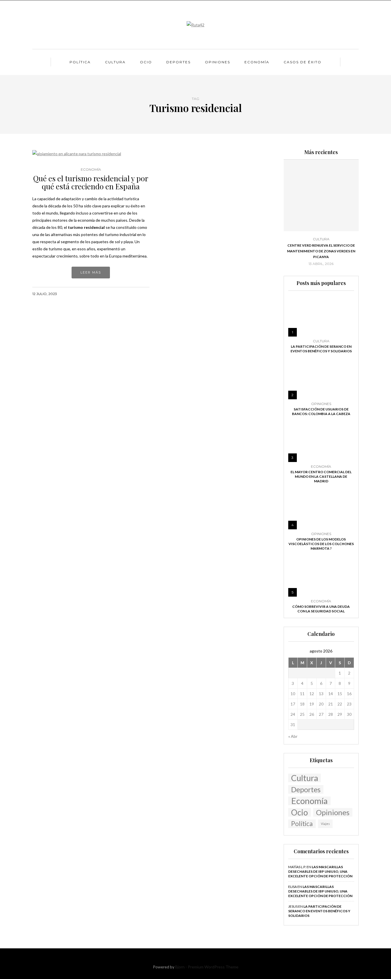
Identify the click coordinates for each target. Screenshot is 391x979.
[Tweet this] (131, 293)
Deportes (178, 62)
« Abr (292, 736)
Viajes (325, 823)
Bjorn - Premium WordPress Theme (206, 966)
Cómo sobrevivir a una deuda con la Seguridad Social (321, 608)
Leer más (90, 272)
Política (80, 62)
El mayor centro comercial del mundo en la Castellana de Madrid (321, 476)
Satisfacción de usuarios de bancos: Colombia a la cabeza (321, 411)
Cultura (115, 62)
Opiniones (217, 62)
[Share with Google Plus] (138, 293)
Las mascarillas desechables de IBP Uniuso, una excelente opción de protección (320, 871)
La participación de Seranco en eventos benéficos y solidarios (321, 348)
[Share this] (124, 293)
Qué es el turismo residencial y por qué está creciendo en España (90, 182)
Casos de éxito (302, 62)
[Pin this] (145, 293)
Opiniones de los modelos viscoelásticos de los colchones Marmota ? (321, 544)
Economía (256, 62)
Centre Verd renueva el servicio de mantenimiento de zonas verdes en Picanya (321, 251)
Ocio (146, 62)
